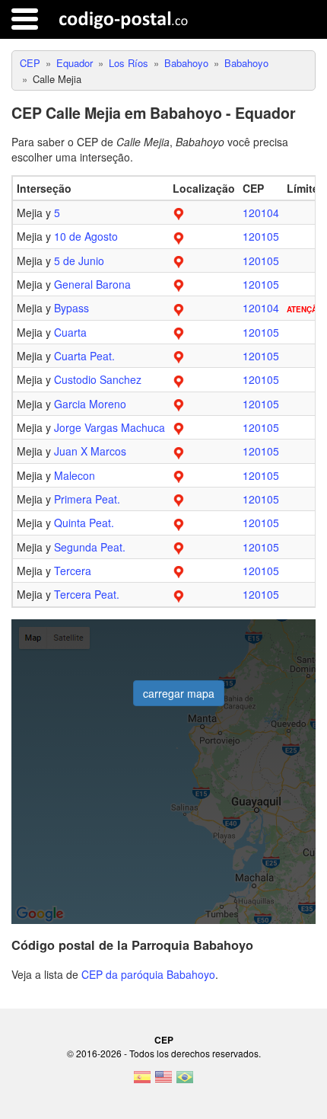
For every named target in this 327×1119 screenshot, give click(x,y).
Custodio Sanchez (97, 379)
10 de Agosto (86, 236)
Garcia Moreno (90, 403)
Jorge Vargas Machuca (109, 427)
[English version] (163, 1082)
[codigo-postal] (123, 19)
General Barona (92, 284)
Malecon (74, 475)
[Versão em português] (184, 1082)
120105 (261, 236)
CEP (163, 1040)
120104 (261, 212)
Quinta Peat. (84, 522)
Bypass (71, 307)
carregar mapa (178, 693)
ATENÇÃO (305, 309)
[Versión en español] (142, 1082)
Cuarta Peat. (84, 355)
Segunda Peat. (89, 547)
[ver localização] (179, 212)
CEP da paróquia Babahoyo (148, 974)
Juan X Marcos (90, 451)
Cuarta (70, 332)
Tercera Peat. (86, 594)
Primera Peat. (87, 499)
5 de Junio (79, 260)
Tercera (72, 570)
